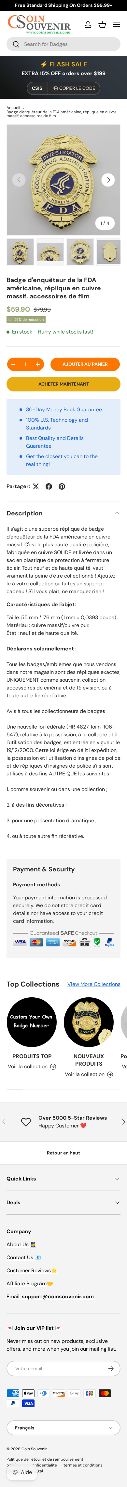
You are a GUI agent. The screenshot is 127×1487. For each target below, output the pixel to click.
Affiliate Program (27, 1283)
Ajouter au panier (85, 364)
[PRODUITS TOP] (32, 1022)
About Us (18, 1244)
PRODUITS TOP (31, 1056)
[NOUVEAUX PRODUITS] (89, 1022)
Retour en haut (63, 1153)
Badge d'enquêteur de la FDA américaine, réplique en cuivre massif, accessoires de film (62, 114)
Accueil (13, 108)
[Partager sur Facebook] (48, 486)
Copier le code (77, 88)
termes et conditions (83, 1465)
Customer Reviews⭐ (32, 1270)
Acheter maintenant (63, 384)
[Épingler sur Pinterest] (61, 486)
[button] (102, 24)
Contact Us (21, 1257)
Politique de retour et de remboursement (45, 1459)
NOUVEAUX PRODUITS (89, 1060)
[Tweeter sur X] (35, 486)
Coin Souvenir (34, 1449)
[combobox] (63, 44)
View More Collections (93, 984)
